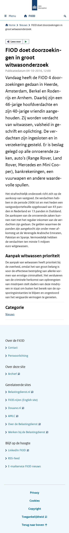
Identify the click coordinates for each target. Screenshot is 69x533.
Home (12, 25)
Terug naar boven (33, 525)
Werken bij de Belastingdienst (26, 432)
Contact (13, 347)
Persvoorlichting (18, 356)
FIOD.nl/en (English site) (23, 400)
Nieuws (23, 25)
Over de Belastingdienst (23, 424)
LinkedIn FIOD (17, 450)
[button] (17, 41)
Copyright (34, 509)
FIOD (32, 16)
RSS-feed (14, 458)
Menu (12, 16)
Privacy (34, 492)
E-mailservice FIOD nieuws (24, 466)
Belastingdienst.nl (19, 392)
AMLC (11, 416)
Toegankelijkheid (33, 517)
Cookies (34, 500)
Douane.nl (14, 408)
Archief (12, 374)
